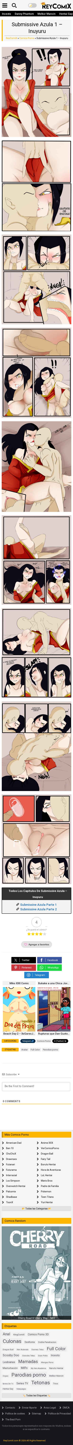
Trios (55, 1383)
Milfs (24, 1368)
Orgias (5, 1376)
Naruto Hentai (56, 1368)
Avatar (24, 1049)
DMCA (66, 1407)
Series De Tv (8, 1384)
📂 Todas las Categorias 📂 (36, 1208)
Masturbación (10, 1368)
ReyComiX (11, 38)
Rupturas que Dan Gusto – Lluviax (54, 1033)
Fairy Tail (45, 1159)
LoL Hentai (46, 1175)
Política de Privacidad (59, 1413)
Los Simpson (13, 1180)
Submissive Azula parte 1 (38, 904)
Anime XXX (47, 1143)
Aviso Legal (50, 1407)
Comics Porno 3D (38, 1334)
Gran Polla (43, 1355)
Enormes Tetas (38, 1350)
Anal (6, 1334)
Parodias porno (50, 1049)
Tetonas (40, 1383)
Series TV (22, 1383)
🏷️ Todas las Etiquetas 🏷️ (36, 1395)
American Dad (13, 1143)
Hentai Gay (8, 1389)
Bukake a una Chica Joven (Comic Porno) (54, 983)
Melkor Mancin (47, 13)
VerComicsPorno (50, 1148)
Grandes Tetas (28, 1356)
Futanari (10, 1164)
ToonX (9, 1202)
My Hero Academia (38, 1368)
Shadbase (11, 1197)
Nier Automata (22, 1350)
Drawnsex (11, 1159)
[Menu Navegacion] (4, 5)
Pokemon (46, 1191)
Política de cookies (15, 1413)
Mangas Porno (47, 1362)
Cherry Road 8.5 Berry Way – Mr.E (36, 1318)
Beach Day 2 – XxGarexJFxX (19, 1033)
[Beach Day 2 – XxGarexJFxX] (19, 1030)
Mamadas (28, 1361)
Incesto (6, 13)
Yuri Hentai (47, 1202)
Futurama (11, 1170)
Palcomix (11, 1191)
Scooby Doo (11, 1355)
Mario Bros (46, 1180)
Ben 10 (10, 1148)
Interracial (11, 1175)
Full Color (35, 1049)
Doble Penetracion (47, 1342)
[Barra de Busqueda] (14, 5)
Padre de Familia (50, 1186)
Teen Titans (47, 1197)
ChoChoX (11, 1153)
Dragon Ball (47, 1153)
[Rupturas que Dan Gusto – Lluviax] (53, 1030)
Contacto (10, 1407)
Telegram (26, 1041)
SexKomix (30, 1342)
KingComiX (19, 1334)
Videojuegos (21, 1389)
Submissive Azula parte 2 (38, 909)
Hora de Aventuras (51, 1170)
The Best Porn (13, 1419)
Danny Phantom (24, 13)
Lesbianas (9, 1362)
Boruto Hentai (48, 1164)
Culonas (12, 1341)
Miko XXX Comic (19, 983)
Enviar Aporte (29, 1407)
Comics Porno (26, 38)
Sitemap (36, 1413)
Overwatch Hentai (15, 1186)
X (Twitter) (59, 1041)
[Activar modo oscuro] (32, 5)
